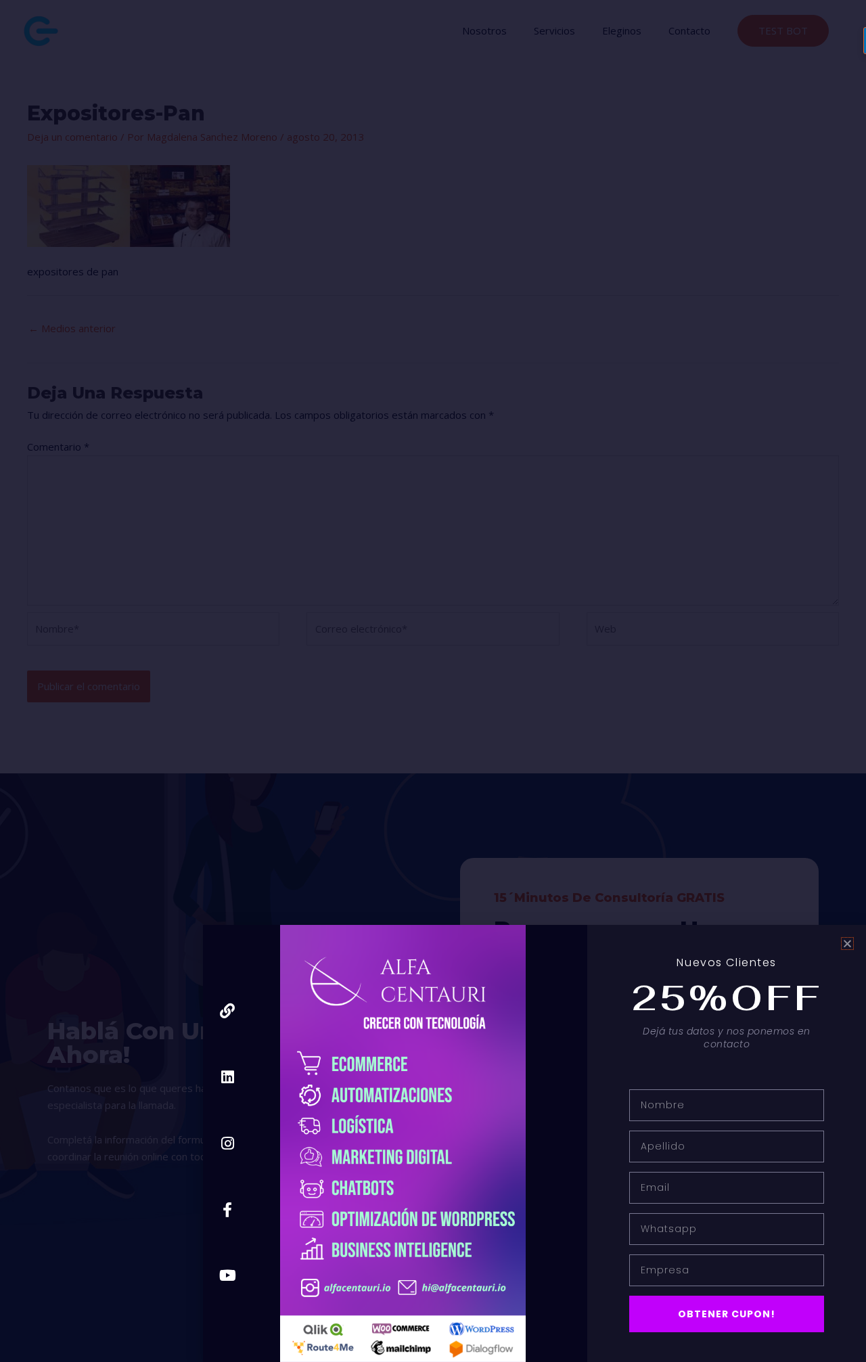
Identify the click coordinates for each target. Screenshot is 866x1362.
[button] (847, 943)
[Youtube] (228, 1276)
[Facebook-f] (228, 1209)
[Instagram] (228, 1143)
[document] (433, 681)
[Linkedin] (228, 1077)
